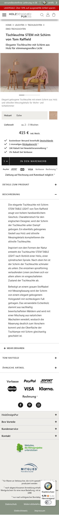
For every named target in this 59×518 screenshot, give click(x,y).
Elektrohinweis (21, 510)
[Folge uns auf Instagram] (38, 405)
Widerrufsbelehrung (33, 504)
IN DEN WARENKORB (33, 161)
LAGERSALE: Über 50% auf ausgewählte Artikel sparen (29, 7)
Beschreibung (11, 194)
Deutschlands (46, 140)
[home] (4, 15)
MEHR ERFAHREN (15, 348)
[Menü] (54, 482)
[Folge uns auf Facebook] (20, 405)
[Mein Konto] (47, 15)
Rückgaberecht (29, 144)
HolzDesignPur (10, 414)
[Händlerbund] (29, 468)
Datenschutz (11, 504)
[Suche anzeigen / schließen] (42, 15)
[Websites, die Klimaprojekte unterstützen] (29, 448)
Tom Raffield (10, 357)
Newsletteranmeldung (35, 148)
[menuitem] (4, 15)
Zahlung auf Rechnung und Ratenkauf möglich (29, 174)
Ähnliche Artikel (13, 367)
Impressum (40, 510)
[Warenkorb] (55, 15)
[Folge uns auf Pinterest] (29, 405)
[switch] (48, 502)
